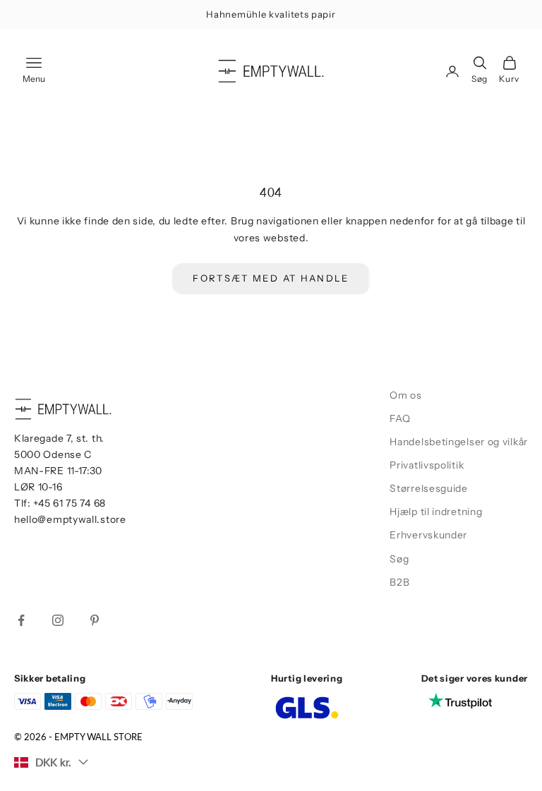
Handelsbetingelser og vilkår (459, 441)
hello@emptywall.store (70, 519)
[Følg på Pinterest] (95, 620)
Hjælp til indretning (436, 511)
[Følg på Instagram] (58, 620)
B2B (399, 582)
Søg (399, 559)
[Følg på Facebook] (21, 620)
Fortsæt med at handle (271, 278)
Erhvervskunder (428, 535)
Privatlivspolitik (427, 465)
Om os (406, 395)
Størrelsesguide (429, 488)
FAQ (400, 418)
